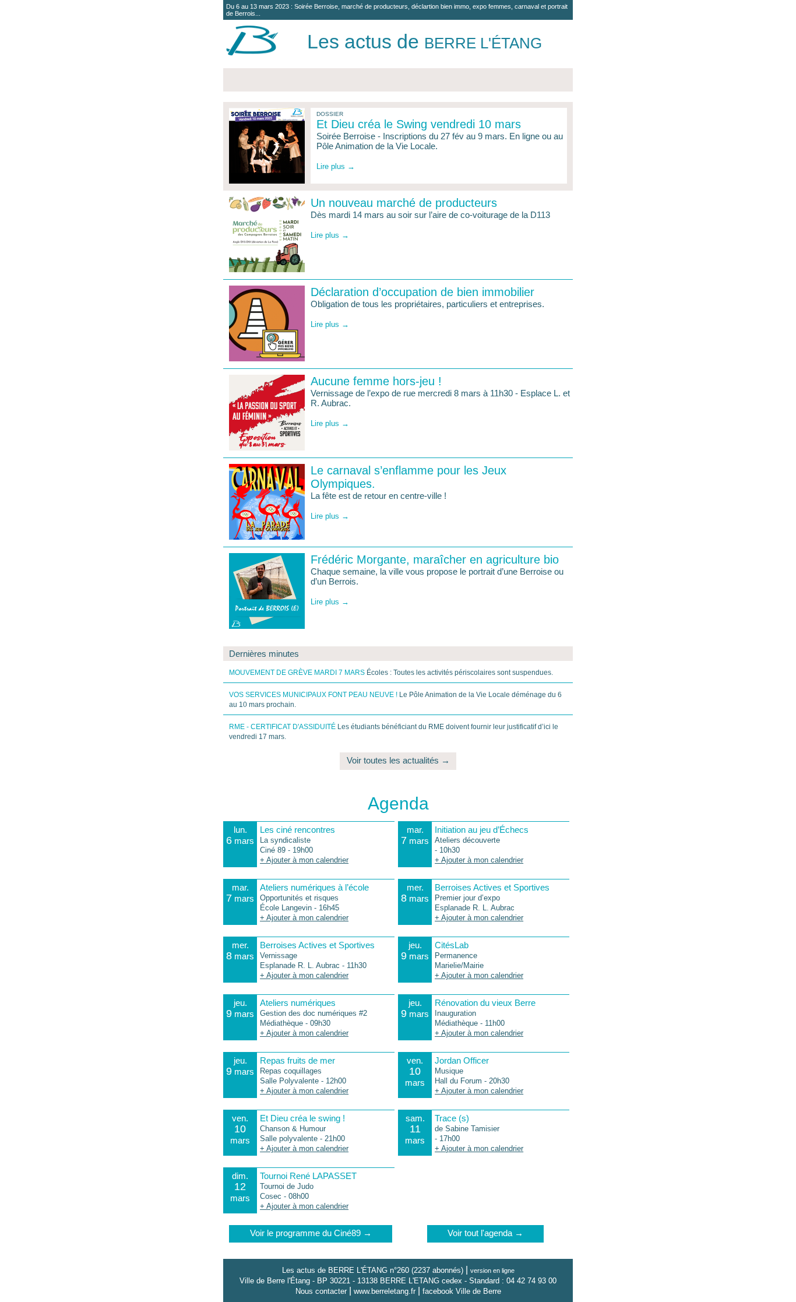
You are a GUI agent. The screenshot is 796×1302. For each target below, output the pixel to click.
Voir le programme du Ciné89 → (311, 1233)
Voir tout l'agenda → (485, 1233)
